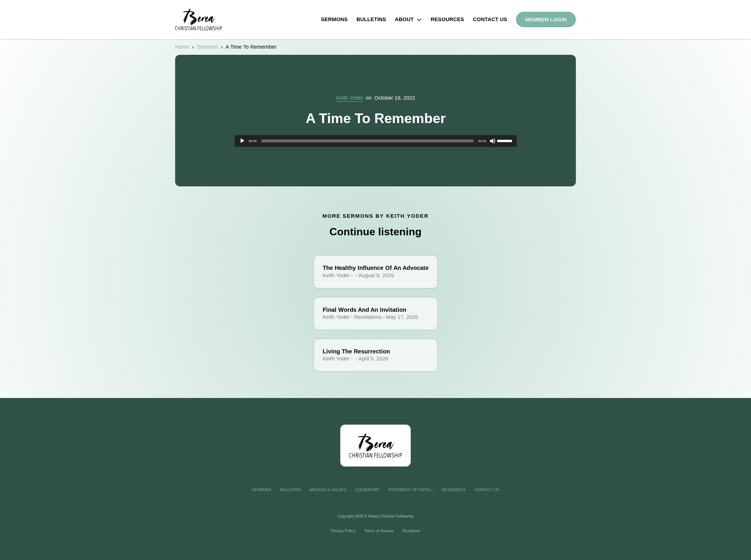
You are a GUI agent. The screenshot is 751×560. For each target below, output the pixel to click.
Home (182, 47)
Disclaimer (411, 531)
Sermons (334, 19)
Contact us (490, 19)
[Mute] (492, 141)
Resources (447, 19)
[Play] (242, 141)
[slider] (505, 140)
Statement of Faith (408, 490)
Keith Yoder (349, 98)
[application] (376, 141)
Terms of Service (378, 531)
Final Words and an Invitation (364, 310)
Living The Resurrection (356, 351)
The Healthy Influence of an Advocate (376, 268)
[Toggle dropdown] (419, 19)
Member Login (546, 20)
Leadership (367, 490)
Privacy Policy (343, 531)
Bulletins (371, 19)
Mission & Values (328, 490)
